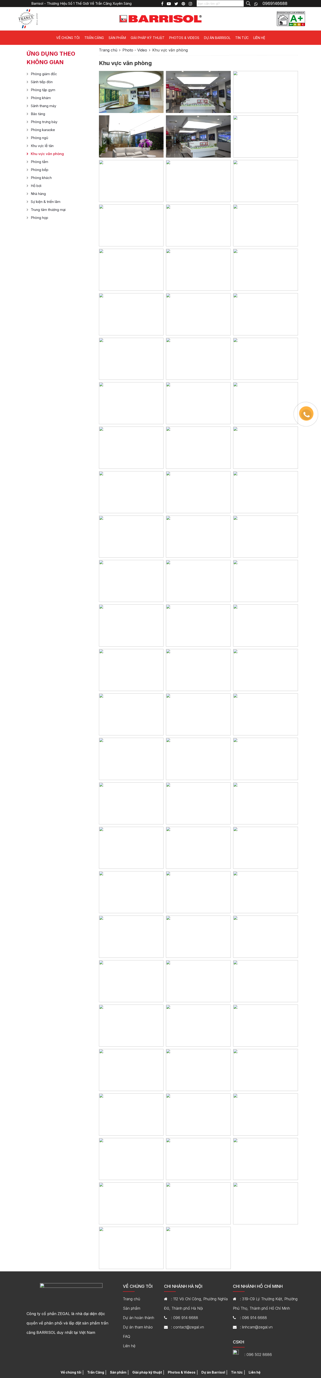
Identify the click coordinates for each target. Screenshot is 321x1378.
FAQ (126, 1336)
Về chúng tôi (68, 38)
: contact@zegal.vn (187, 1327)
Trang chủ (108, 50)
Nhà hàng (38, 193)
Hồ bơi (36, 185)
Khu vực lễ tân (42, 146)
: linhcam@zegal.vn (256, 1327)
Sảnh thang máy (43, 106)
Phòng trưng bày (44, 122)
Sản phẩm (117, 38)
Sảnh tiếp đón (42, 82)
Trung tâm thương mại (48, 209)
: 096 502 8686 (258, 1354)
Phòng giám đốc (44, 74)
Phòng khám (41, 98)
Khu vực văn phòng (47, 153)
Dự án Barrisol (217, 38)
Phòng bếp (39, 169)
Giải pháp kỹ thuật (147, 38)
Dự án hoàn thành (138, 1317)
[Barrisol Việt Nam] (160, 18)
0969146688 (274, 3)
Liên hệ (259, 38)
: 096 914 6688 (184, 1317)
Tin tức (242, 38)
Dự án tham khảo (138, 1327)
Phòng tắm (39, 161)
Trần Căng (94, 38)
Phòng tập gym (43, 90)
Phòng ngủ (39, 138)
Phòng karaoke (43, 130)
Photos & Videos (184, 38)
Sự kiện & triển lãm (45, 201)
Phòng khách (41, 177)
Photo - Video (134, 50)
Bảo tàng (38, 114)
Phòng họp (39, 217)
